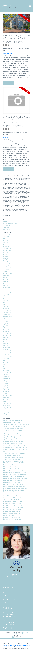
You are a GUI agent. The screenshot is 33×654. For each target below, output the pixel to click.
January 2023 (6, 308)
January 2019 (6, 391)
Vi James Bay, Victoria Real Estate (20, 210)
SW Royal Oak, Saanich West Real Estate (14, 496)
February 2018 (7, 403)
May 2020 (5, 364)
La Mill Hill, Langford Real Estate (9, 183)
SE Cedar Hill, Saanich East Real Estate (13, 193)
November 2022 (7, 312)
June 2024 (5, 279)
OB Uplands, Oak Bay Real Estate (14, 189)
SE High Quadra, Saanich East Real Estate (11, 196)
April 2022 (5, 326)
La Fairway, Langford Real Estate (18, 180)
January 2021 (6, 349)
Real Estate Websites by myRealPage (17, 633)
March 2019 (6, 389)
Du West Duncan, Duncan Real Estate (13, 179)
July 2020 (5, 360)
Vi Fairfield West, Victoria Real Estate (13, 507)
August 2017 (6, 413)
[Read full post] (16, 24)
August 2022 (6, 318)
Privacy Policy (25, 632)
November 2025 (7, 248)
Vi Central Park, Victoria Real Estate (15, 206)
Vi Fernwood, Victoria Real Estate (20, 209)
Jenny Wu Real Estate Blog (10, 223)
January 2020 (6, 370)
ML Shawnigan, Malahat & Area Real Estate (16, 186)
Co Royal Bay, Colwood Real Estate (15, 175)
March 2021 (6, 345)
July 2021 (5, 339)
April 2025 (5, 260)
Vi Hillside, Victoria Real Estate (11, 511)
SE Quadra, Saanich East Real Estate (13, 484)
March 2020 (6, 368)
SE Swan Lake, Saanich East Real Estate (14, 486)
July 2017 (5, 415)
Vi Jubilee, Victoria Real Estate (11, 515)
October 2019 (6, 376)
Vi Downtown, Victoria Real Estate (12, 503)
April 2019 (5, 388)
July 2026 (5, 238)
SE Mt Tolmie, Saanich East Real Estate (17, 42)
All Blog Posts (6, 221)
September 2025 (7, 250)
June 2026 (5, 240)
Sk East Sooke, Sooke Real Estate (19, 202)
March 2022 (6, 327)
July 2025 (5, 254)
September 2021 (7, 335)
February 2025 (7, 264)
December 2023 (7, 291)
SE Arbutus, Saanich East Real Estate (13, 461)
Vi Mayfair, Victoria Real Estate (20, 211)
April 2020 (5, 366)
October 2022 (6, 314)
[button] (3, 628)
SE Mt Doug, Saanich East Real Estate (13, 480)
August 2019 (6, 380)
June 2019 (5, 384)
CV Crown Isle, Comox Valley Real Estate (10, 178)
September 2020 (7, 357)
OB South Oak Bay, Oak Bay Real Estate (14, 457)
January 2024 (6, 289)
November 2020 (7, 353)
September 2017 (7, 411)
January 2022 (6, 331)
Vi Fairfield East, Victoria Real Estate (18, 208)
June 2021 (5, 341)
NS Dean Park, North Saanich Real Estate (14, 453)
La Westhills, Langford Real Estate (12, 184)
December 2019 (7, 372)
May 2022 (5, 324)
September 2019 (7, 378)
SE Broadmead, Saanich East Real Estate (18, 191)
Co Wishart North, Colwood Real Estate (13, 422)
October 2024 (6, 271)
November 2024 (7, 269)
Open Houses (6, 227)
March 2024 (6, 285)
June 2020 (5, 362)
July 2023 (5, 297)
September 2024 (7, 273)
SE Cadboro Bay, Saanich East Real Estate (14, 465)
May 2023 (5, 300)
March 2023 (6, 304)
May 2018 (5, 401)
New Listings (6, 225)
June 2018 (5, 399)
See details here (7, 53)
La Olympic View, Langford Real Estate (13, 441)
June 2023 (5, 298)
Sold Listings (6, 229)
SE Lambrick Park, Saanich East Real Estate (16, 197)
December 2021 (7, 333)
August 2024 (6, 275)
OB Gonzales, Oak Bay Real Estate (12, 188)
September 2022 (7, 316)
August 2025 (6, 252)
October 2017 (6, 409)
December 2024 (7, 267)
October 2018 (6, 393)
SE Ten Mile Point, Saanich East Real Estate (14, 201)
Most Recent (6, 235)
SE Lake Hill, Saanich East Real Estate (13, 476)
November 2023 (7, 293)
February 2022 (7, 329)
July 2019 (5, 382)
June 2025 (5, 256)
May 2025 (5, 258)
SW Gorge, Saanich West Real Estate (13, 494)
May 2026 (5, 242)
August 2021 (6, 337)
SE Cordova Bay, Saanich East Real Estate (14, 470)
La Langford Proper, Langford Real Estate (22, 182)
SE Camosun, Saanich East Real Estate (13, 467)
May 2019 (5, 386)
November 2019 (7, 374)
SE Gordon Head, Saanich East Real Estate (21, 195)
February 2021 (6, 347)
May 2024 (5, 281)
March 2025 (6, 262)
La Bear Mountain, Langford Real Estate (14, 432)
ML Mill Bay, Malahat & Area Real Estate (14, 445)
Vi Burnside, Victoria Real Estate (12, 500)
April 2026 (5, 244)
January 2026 (6, 246)
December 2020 (7, 351)
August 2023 (6, 295)
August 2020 (6, 358)
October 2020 (6, 355)
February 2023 (7, 306)
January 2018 (6, 405)
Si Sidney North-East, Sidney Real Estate (14, 490)
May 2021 (5, 343)
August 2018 (6, 397)
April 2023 (5, 302)
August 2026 (6, 236)
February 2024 (7, 287)
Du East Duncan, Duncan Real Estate (13, 428)
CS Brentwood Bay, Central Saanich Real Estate (21, 177)
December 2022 (7, 310)
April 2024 (5, 283)
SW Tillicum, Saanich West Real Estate (13, 205)
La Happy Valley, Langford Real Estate (13, 436)
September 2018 (7, 395)
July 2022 (5, 320)
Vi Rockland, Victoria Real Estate (12, 519)
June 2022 (5, 322)
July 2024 (5, 277)
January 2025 (6, 266)
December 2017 (7, 407)
